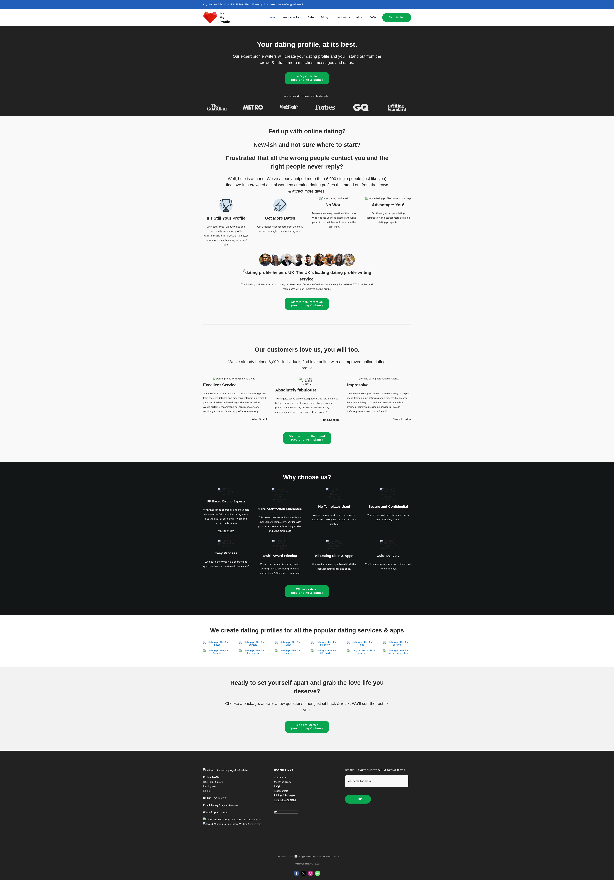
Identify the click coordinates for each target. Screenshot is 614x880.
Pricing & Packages (284, 795)
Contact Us (280, 778)
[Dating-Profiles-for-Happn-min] (289, 651)
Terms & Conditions (285, 800)
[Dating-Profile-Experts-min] (325, 642)
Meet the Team (282, 782)
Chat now (269, 4)
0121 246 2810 (220, 798)
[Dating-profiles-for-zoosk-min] (397, 642)
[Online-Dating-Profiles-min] (253, 651)
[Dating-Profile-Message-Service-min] (325, 651)
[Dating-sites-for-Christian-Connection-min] (397, 651)
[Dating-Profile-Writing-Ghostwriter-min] (289, 642)
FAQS (277, 787)
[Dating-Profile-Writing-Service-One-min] (217, 642)
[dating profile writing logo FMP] (217, 13)
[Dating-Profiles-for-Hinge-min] (361, 642)
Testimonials (281, 791)
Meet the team (226, 531)
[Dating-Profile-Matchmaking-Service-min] (217, 651)
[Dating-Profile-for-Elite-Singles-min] (361, 651)
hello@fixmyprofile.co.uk (290, 5)
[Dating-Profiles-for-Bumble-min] (253, 642)
